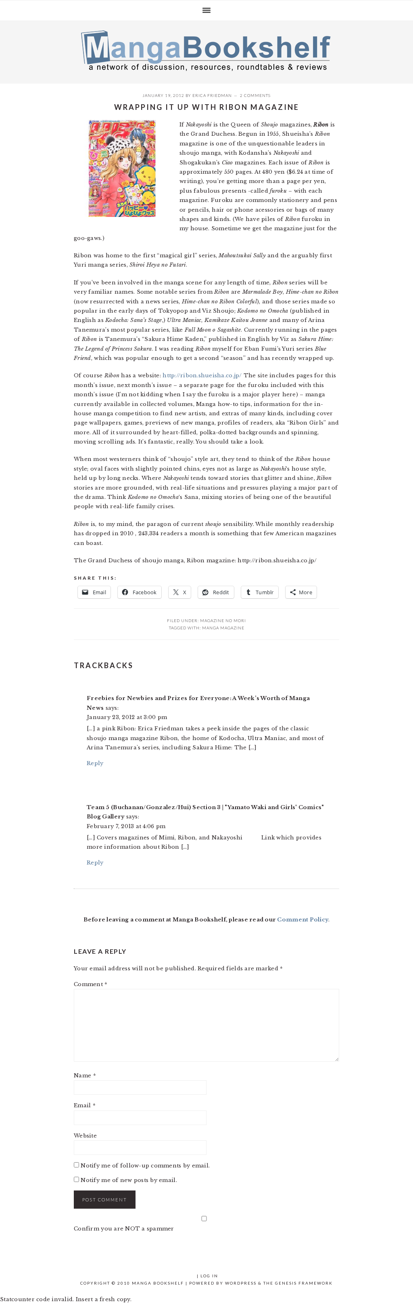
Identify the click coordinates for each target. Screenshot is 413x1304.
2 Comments (255, 95)
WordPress (241, 1283)
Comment (90, 984)
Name (85, 1075)
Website (85, 1135)
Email (85, 1105)
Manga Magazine (223, 627)
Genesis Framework (304, 1283)
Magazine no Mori (223, 620)
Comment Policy (302, 919)
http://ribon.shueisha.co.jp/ (203, 375)
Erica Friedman (212, 95)
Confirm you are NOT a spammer (124, 1228)
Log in (209, 1275)
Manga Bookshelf (206, 50)
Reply (95, 763)
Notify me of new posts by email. (129, 1180)
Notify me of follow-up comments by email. (145, 1165)
